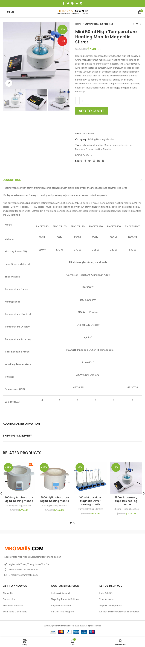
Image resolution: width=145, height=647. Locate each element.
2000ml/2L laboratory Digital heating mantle (18, 499)
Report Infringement (110, 605)
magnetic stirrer (122, 144)
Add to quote (92, 111)
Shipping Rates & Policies (65, 599)
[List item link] (36, 569)
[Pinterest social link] (72, 3)
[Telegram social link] (81, 3)
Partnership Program (62, 611)
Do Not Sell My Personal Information (119, 611)
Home (78, 23)
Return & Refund (60, 593)
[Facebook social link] (63, 3)
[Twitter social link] (67, 3)
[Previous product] (133, 24)
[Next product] (140, 24)
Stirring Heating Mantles (99, 23)
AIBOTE (87, 154)
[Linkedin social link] (77, 3)
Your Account (107, 599)
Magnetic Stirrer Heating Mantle (93, 149)
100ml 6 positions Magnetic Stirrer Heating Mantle (90, 501)
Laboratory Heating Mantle (97, 144)
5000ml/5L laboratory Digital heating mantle (54, 499)
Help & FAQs (106, 593)
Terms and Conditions (15, 611)
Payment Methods (61, 605)
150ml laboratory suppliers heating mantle (126, 501)
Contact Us (9, 599)
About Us (8, 593)
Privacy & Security (13, 605)
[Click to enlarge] (8, 83)
